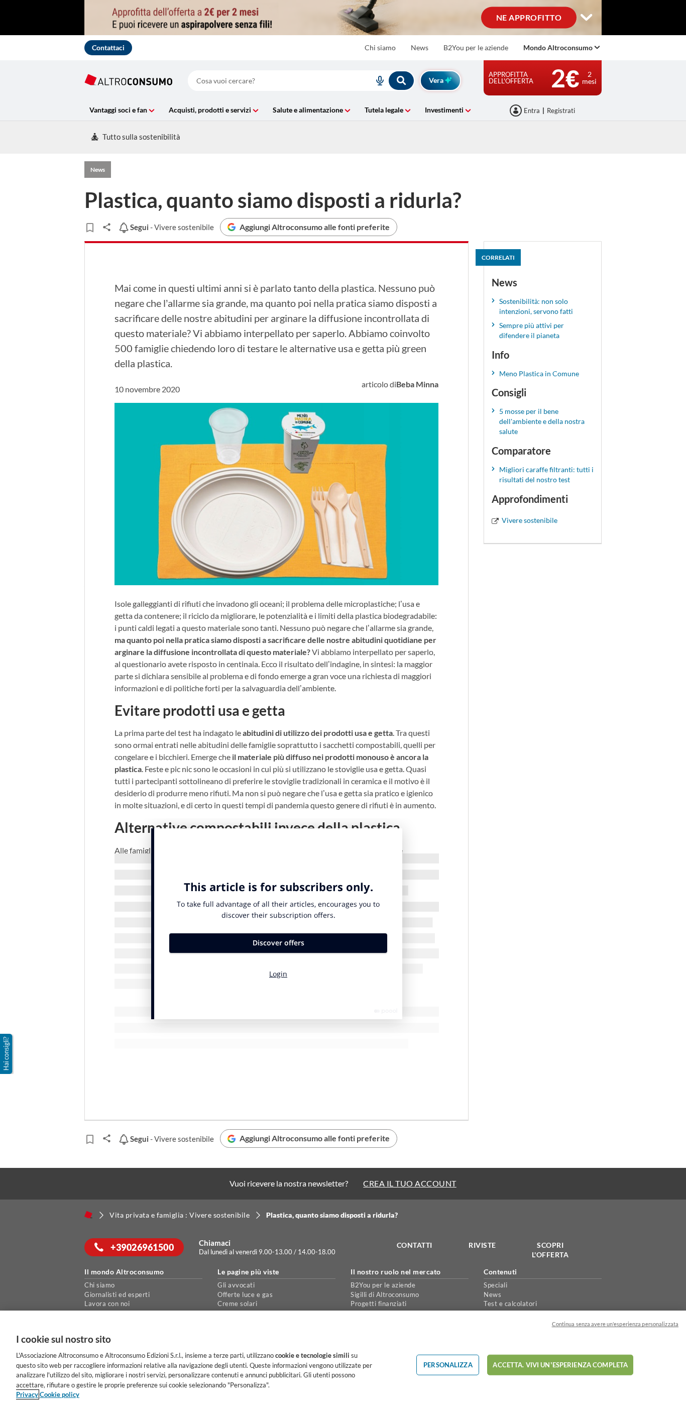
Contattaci (108, 47)
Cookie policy (59, 1394)
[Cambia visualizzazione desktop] (587, 18)
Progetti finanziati (379, 1304)
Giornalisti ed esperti (117, 1294)
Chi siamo (380, 47)
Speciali (495, 1285)
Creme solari (237, 1304)
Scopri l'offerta (550, 1250)
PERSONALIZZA (448, 1364)
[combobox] (301, 80)
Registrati (561, 110)
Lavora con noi (107, 1304)
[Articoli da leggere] (89, 228)
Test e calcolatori (510, 1304)
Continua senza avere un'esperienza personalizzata (615, 1324)
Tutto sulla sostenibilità (141, 136)
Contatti (414, 1245)
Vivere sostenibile (529, 520)
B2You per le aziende (475, 47)
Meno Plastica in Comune (539, 373)
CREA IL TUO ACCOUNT (409, 1183)
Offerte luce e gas (245, 1294)
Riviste (482, 1245)
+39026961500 (141, 1247)
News (419, 47)
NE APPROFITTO (529, 17)
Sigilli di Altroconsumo (385, 1294)
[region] (343, 1358)
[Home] (88, 1215)
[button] (7, 1054)
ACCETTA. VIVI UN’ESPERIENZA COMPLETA (560, 1364)
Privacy (27, 1394)
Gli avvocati (236, 1285)
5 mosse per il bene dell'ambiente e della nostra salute (542, 421)
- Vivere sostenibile (171, 227)
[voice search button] (376, 80)
